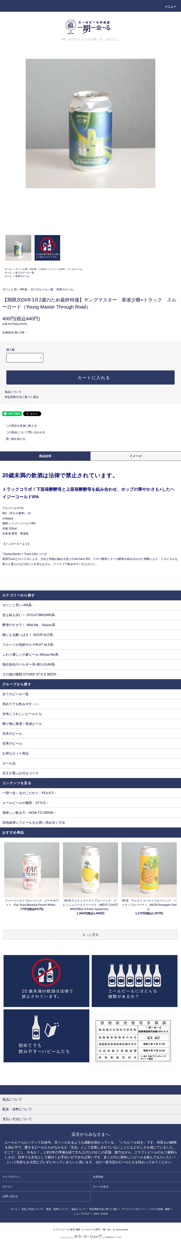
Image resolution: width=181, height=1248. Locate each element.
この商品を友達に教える (21, 425)
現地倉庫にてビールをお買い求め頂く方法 (33, 822)
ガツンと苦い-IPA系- (26, 269)
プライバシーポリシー (133, 1209)
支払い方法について (32, 1209)
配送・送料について (57, 1209)
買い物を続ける (15, 439)
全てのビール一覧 (24, 272)
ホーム (8, 269)
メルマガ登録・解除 (159, 1209)
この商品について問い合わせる (25, 432)
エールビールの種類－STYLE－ (25, 803)
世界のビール (22, 276)
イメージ (136, 456)
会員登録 (98, 1176)
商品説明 (45, 456)
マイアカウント (11, 1176)
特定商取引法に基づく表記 (22, 397)
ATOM (104, 1213)
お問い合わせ (10, 1196)
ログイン (7, 1186)
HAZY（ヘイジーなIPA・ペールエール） (62, 269)
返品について (13, 391)
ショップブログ (82, 1213)
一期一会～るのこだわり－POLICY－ (29, 793)
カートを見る (100, 1186)
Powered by (66, 1237)
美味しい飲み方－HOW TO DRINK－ (29, 813)
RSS (96, 1213)
